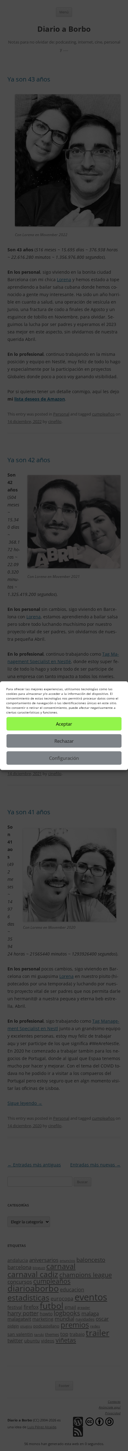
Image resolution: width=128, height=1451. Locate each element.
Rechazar (64, 741)
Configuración (64, 758)
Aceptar (64, 724)
